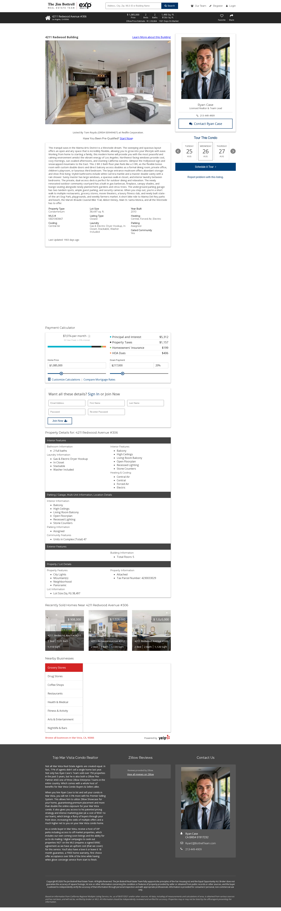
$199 (165, 348)
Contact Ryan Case (208, 123)
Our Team (200, 5)
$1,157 (164, 342)
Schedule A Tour (204, 166)
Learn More (151, 37)
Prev (178, 151)
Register (218, 5)
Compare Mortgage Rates (99, 379)
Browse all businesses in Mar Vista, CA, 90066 (69, 737)
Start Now (126, 138)
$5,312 (164, 337)
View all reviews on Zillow (140, 774)
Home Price (53, 360)
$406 (165, 353)
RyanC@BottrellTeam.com (200, 843)
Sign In (94, 393)
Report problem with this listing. (205, 177)
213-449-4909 (207, 115)
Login (232, 5)
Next (233, 151)
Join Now (57, 420)
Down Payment (117, 360)
